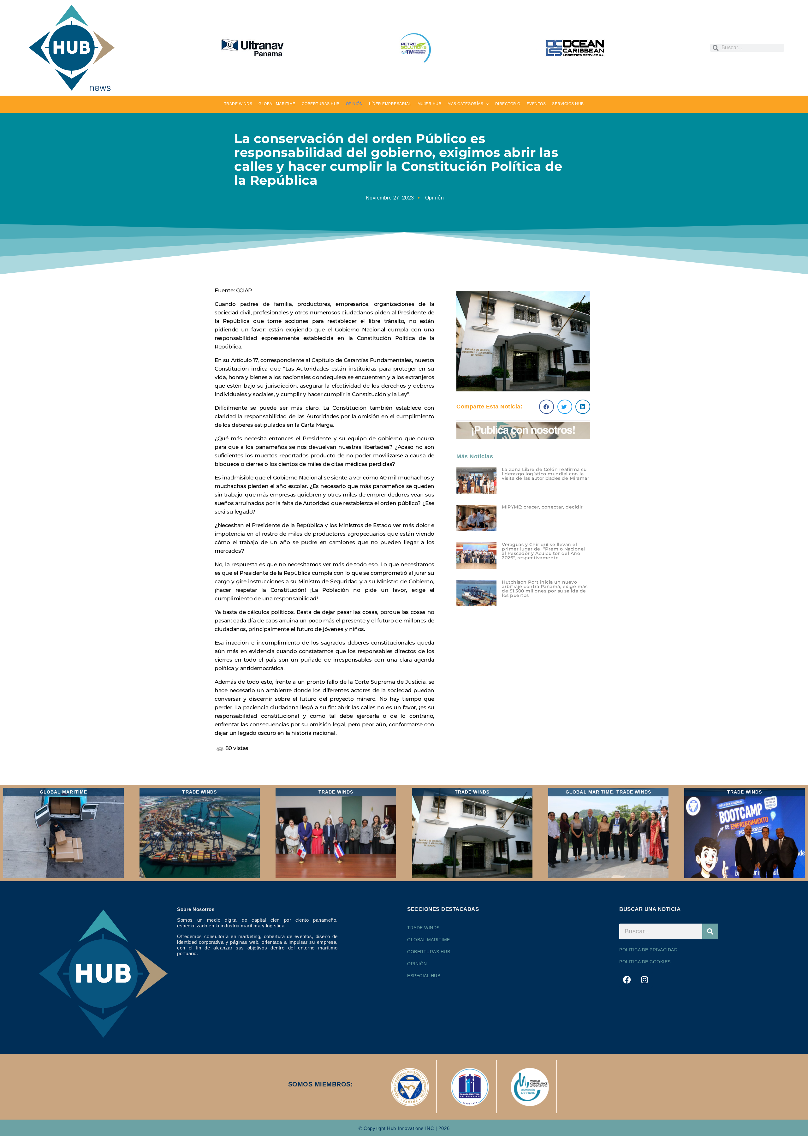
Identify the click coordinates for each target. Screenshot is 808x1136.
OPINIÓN (354, 104)
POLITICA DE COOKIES (645, 961)
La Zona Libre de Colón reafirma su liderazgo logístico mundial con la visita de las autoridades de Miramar (545, 474)
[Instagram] (645, 980)
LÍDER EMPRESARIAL (390, 104)
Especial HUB (423, 975)
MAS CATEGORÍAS (465, 104)
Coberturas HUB (428, 951)
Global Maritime (428, 939)
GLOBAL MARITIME (276, 104)
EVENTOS (536, 104)
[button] (546, 407)
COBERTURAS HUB (321, 104)
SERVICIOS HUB (568, 104)
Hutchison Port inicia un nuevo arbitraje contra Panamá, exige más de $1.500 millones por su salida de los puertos (544, 588)
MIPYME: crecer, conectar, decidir (542, 507)
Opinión (434, 197)
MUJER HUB (430, 104)
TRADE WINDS (238, 104)
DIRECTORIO (507, 104)
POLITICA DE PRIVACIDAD (648, 949)
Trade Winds (423, 927)
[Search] (710, 931)
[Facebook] (627, 980)
